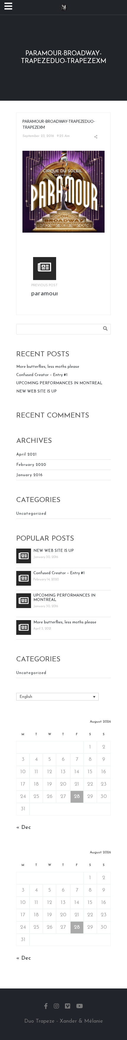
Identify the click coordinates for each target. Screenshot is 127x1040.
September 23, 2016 (38, 136)
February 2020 (31, 465)
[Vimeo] (67, 1007)
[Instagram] (56, 1007)
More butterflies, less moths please (47, 367)
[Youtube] (79, 1007)
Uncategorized (31, 514)
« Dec (23, 827)
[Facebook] (46, 1007)
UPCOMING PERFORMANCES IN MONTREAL (59, 383)
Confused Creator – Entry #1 (41, 375)
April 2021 (26, 454)
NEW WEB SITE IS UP (36, 391)
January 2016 (29, 475)
